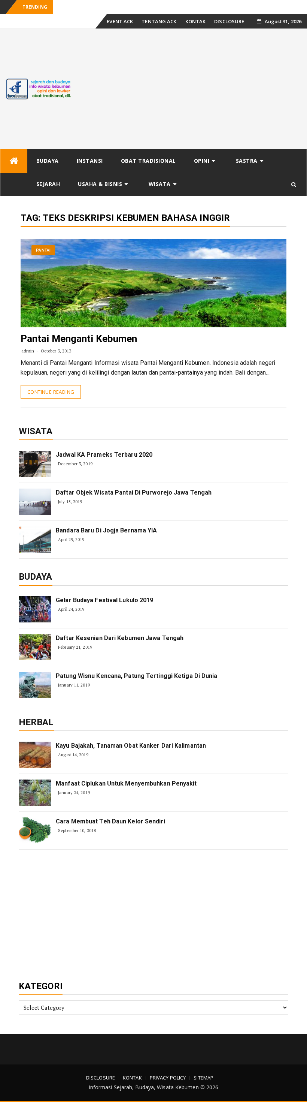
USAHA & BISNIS (100, 183)
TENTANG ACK (159, 21)
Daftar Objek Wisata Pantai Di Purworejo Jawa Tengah (134, 492)
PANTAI (43, 250)
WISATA (160, 183)
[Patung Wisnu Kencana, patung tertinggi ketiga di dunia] (35, 685)
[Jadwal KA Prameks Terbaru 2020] (35, 464)
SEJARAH (48, 183)
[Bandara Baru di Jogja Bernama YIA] (35, 539)
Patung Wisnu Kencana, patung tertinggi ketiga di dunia (136, 675)
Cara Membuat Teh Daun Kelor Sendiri (110, 821)
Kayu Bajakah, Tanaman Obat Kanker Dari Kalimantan (131, 745)
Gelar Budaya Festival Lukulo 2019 (104, 600)
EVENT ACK (120, 21)
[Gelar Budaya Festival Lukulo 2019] (35, 609)
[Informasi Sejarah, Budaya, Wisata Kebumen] (13, 161)
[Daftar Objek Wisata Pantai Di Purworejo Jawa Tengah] (35, 502)
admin (27, 351)
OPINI (202, 160)
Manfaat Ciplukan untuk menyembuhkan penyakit (126, 783)
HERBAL (36, 722)
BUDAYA (47, 160)
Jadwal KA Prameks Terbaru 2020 (104, 454)
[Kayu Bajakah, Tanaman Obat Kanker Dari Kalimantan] (35, 755)
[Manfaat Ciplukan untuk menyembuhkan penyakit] (35, 793)
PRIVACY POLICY (168, 1077)
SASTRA (247, 160)
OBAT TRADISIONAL (148, 160)
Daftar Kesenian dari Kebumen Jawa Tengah (119, 638)
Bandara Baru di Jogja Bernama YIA (106, 530)
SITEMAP (203, 1077)
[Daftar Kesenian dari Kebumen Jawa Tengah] (35, 647)
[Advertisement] (191, 88)
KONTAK (195, 21)
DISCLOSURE (229, 21)
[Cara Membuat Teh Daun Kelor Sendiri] (35, 830)
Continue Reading (50, 391)
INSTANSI (90, 160)
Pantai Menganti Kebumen (79, 338)
